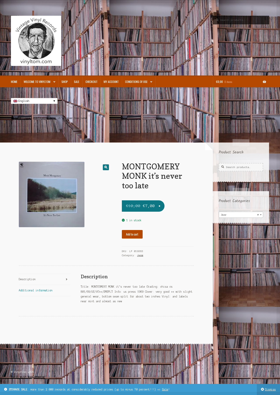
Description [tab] (27, 279)
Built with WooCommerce (28, 376)
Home (14, 81)
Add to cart (132, 234)
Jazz (27, 118)
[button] (106, 167)
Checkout (92, 81)
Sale (165, 389)
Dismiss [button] (270, 389)
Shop (64, 81)
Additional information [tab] (35, 290)
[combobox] (241, 215)
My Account (111, 81)
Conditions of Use (136, 81)
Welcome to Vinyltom (37, 81)
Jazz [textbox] (240, 215)
